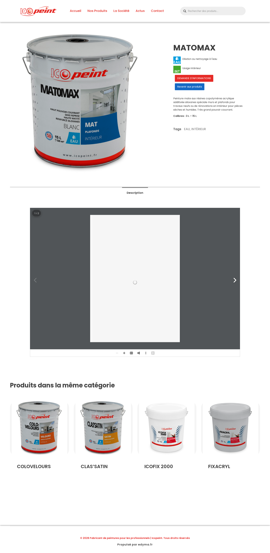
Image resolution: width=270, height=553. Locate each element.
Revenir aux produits (189, 86)
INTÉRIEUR (198, 129)
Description (135, 193)
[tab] (135, 192)
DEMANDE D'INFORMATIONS (194, 78)
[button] (234, 280)
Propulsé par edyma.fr (135, 544)
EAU (187, 129)
